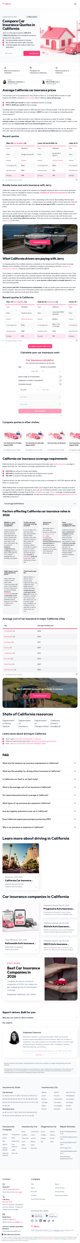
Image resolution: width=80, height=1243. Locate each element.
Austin (44, 1096)
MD (6, 1099)
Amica (4, 1138)
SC (20, 1102)
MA (3, 1099)
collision (52, 492)
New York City (70, 1092)
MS (19, 1099)
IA (24, 1096)
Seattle (68, 1106)
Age (19, 367)
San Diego (7, 642)
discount (7, 220)
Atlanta (44, 1092)
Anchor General (57, 160)
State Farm (15, 1141)
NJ (34, 1099)
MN (13, 1099)
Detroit (56, 1092)
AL (3, 1096)
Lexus (33, 1135)
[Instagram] (32, 1220)
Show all (69, 1109)
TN (25, 1102)
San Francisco (9, 670)
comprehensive (40, 492)
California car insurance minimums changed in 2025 (27, 743)
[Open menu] (75, 4)
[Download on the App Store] (37, 1216)
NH (32, 1099)
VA (32, 1102)
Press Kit (34, 1192)
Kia (42, 1142)
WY (9, 1106)
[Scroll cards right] (75, 159)
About (57, 1184)
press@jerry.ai (17, 1222)
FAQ (32, 1184)
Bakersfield (8, 664)
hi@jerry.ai (12, 1219)
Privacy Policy (59, 1192)
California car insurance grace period (43, 741)
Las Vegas (57, 1102)
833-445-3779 (14, 1189)
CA (10, 1096)
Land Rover (35, 1132)
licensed (56, 1230)
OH (8, 1102)
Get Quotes (34, 53)
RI (18, 1102)
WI (3, 1106)
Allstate (5, 1134)
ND (27, 1099)
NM (36, 1099)
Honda (24, 1148)
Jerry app (18, 1192)
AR (6, 1096)
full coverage (29, 98)
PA (16, 1102)
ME (9, 1099)
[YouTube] (44, 1220)
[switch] (60, 377)
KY (34, 1096)
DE (18, 1096)
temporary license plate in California (28, 739)
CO (13, 1096)
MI (11, 1099)
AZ (8, 1096)
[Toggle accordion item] (75, 504)
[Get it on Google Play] (51, 1216)
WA (37, 1102)
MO (16, 1099)
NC (24, 1099)
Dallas (44, 1106)
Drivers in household (48, 367)
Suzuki (52, 1138)
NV (3, 1102)
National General (26, 319)
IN (30, 1096)
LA (36, 1096)
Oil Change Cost (65, 1148)
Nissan (33, 1142)
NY (6, 1102)
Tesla (32, 1145)
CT (15, 1096)
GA (22, 1096)
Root (13, 1138)
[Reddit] (53, 1220)
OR (14, 1102)
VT (35, 1102)
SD (22, 1102)
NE (29, 1099)
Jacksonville (58, 1099)
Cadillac (24, 1135)
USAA (13, 1150)
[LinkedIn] (40, 1220)
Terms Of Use (59, 1188)
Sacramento (8, 637)
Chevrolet (25, 1138)
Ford (23, 1142)
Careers (34, 1195)
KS (32, 1096)
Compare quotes (40, 242)
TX (27, 1102)
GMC (23, 1145)
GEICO (4, 1144)
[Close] (77, 1234)
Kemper (23, 160)
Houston (57, 1096)
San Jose (7, 659)
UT (30, 1102)
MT (22, 1099)
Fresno (6, 648)
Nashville (57, 1109)
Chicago (44, 1102)
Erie (3, 1141)
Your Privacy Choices (38, 1199)
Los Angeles (18, 143)
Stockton (51, 302)
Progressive (16, 1134)
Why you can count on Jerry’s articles (17, 1018)
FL (20, 1096)
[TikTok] (49, 1220)
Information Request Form (11, 1231)
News (33, 1188)
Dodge (43, 1138)
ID (26, 1096)
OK (11, 1102)
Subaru (52, 1135)
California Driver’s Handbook (56, 723)
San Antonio (70, 1099)
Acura (43, 1132)
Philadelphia (70, 1096)
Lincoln (33, 1138)
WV (6, 1106)
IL (28, 1096)
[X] (36, 1220)
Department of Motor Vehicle (8, 723)
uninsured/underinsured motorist (65, 494)
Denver (44, 1109)
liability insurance (60, 464)
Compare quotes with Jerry (40, 346)
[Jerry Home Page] (6, 4)
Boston (44, 1099)
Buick (23, 1132)
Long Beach (8, 653)
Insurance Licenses (61, 1195)
